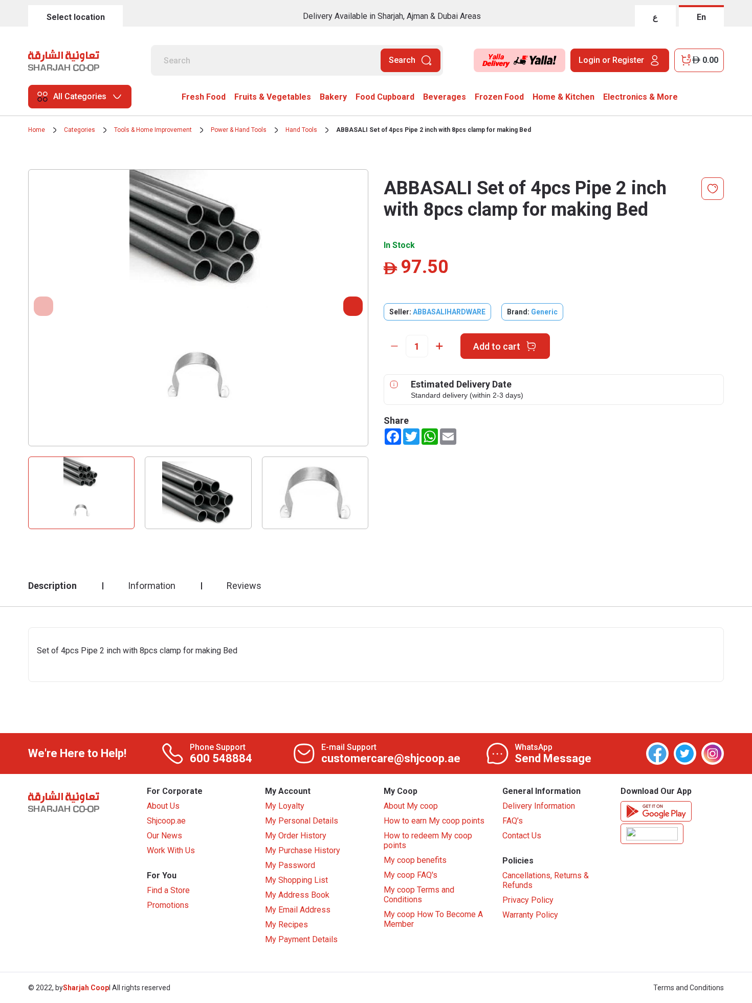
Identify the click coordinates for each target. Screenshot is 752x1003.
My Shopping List (296, 880)
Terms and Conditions (688, 988)
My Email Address (297, 910)
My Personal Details (301, 821)
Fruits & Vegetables (272, 97)
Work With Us (171, 850)
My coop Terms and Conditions (419, 894)
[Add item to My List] (712, 188)
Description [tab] (52, 585)
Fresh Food (204, 97)
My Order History (295, 835)
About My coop (411, 806)
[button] (353, 306)
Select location (76, 17)
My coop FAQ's (410, 875)
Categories (79, 129)
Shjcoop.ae (166, 821)
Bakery (333, 97)
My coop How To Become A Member (433, 919)
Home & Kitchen (563, 97)
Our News (164, 835)
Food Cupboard (385, 97)
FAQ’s (512, 821)
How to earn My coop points (434, 821)
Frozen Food (499, 97)
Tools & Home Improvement (153, 129)
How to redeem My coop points (428, 840)
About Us (163, 806)
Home (36, 129)
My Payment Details (301, 939)
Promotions (168, 905)
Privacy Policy (528, 900)
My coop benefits (415, 860)
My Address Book (297, 895)
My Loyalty (284, 806)
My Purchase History (302, 850)
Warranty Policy (530, 915)
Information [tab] (151, 585)
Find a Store (168, 890)
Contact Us (521, 835)
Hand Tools (301, 129)
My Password (290, 865)
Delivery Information (538, 806)
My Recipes (286, 924)
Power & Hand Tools (239, 129)
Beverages (444, 97)
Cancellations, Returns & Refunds (545, 880)
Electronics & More (640, 97)
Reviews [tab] (244, 585)
